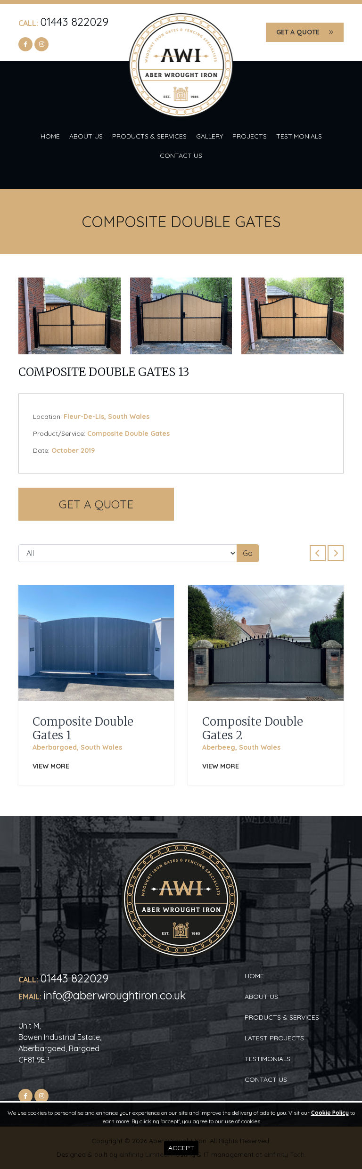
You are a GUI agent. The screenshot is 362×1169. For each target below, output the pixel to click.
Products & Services (149, 136)
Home (50, 136)
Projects (249, 136)
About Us (86, 136)
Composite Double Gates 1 (83, 728)
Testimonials (299, 136)
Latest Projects (274, 1038)
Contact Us (181, 155)
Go (248, 553)
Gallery (209, 136)
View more (51, 766)
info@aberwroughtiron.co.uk (114, 995)
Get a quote (298, 32)
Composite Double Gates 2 (252, 728)
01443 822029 (74, 22)
